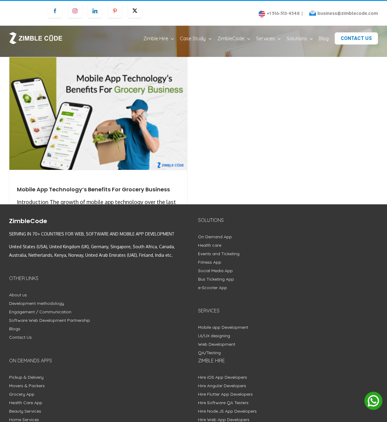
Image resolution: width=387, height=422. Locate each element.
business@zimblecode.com (347, 13)
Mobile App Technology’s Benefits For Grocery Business (93, 189)
